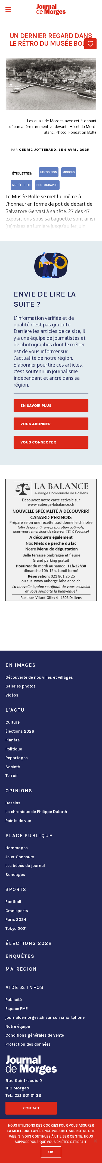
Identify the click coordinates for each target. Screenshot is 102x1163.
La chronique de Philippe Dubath (36, 811)
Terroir (11, 775)
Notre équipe (17, 1026)
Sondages (15, 874)
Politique (13, 749)
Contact (31, 1108)
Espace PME (16, 1008)
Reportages (16, 757)
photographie (47, 185)
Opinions (18, 791)
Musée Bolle (21, 185)
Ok (51, 1152)
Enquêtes (20, 956)
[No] (95, 1141)
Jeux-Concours (19, 856)
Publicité (13, 999)
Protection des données (28, 1044)
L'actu (15, 710)
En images (20, 665)
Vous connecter (38, 442)
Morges (69, 172)
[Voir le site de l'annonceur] (51, 540)
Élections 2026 (19, 731)
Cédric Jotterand (37, 150)
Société (12, 766)
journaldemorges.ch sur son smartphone (45, 1017)
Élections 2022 (28, 943)
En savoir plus (35, 405)
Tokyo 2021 (16, 928)
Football (13, 901)
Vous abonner (35, 424)
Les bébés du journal (25, 865)
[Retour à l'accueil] (31, 1066)
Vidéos (11, 695)
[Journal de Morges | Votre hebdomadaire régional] (51, 9)
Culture (12, 722)
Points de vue (18, 820)
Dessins (12, 803)
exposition (48, 172)
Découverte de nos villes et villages (39, 677)
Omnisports (16, 910)
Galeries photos (20, 686)
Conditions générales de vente (34, 1035)
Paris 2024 (15, 919)
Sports (15, 889)
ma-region (21, 969)
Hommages (16, 847)
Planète (12, 740)
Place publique (28, 836)
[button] (8, 10)
